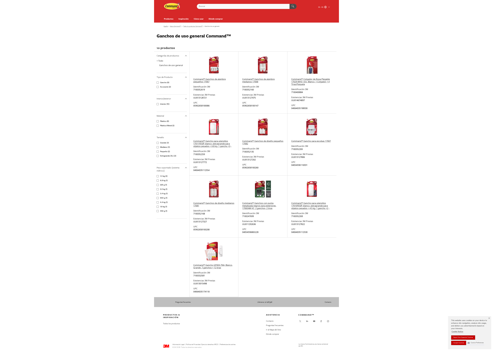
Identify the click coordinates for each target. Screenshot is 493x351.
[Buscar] (293, 6)
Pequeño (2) (165, 152)
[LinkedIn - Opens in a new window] (307, 321)
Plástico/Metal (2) (167, 126)
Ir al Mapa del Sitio (273, 329)
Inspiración (183, 18)
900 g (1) (163, 198)
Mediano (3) (165, 147)
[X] (300, 321)
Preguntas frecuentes (183, 302)
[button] (475, 343)
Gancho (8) (164, 83)
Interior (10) (164, 104)
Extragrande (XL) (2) (168, 156)
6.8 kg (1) (164, 181)
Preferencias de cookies (227, 344)
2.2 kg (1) (163, 189)
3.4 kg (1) (164, 194)
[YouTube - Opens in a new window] (314, 321)
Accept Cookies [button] (458, 343)
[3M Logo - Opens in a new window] (172, 6)
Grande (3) (164, 143)
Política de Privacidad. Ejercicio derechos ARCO (202, 344)
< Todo (160, 60)
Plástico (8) (164, 121)
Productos (168, 18)
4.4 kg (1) (164, 202)
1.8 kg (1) (163, 207)
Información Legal (178, 344)
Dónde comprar (216, 18)
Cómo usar (198, 18)
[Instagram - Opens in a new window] (328, 321)
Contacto (328, 302)
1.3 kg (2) (163, 176)
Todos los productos (171, 323)
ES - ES (321, 7)
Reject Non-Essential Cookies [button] (463, 337)
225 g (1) (163, 185)
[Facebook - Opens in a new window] (321, 321)
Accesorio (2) (165, 87)
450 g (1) (163, 211)
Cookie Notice (457, 332)
